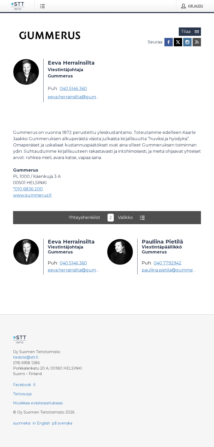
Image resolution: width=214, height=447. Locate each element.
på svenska (62, 423)
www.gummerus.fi (32, 195)
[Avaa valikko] (43, 6)
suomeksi (22, 423)
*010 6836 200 (28, 188)
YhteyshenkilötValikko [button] (101, 217)
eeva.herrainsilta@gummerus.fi (75, 96)
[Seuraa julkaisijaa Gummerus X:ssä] (178, 42)
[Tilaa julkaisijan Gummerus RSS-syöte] (197, 42)
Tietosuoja (22, 394)
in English (41, 423)
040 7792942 (167, 263)
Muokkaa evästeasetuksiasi (38, 403)
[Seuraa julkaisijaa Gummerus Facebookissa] (168, 42)
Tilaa (186, 31)
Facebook (22, 384)
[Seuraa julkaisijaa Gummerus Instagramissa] (187, 42)
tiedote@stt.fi (25, 357)
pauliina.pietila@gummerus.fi (169, 270)
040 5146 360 (73, 88)
